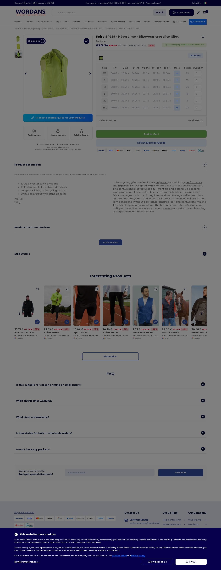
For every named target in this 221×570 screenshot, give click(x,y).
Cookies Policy (119, 556)
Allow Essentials (157, 562)
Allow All (191, 562)
